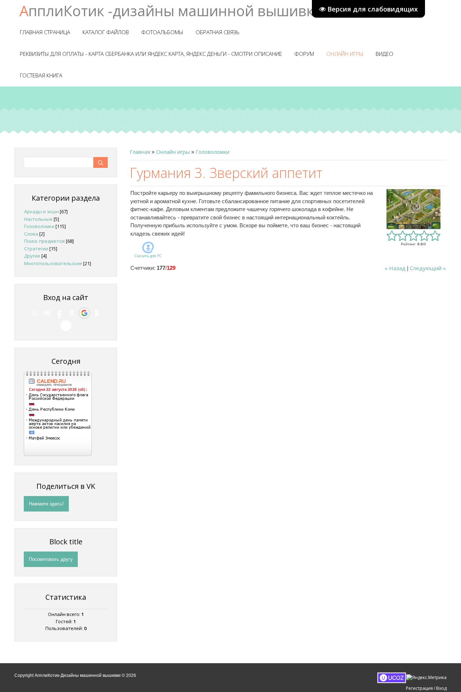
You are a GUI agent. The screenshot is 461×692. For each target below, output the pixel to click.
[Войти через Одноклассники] (96, 313)
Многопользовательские (53, 263)
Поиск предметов (44, 241)
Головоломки (212, 151)
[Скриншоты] (413, 209)
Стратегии (36, 248)
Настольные (38, 219)
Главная (140, 151)
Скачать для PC (148, 255)
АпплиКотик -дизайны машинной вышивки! (173, 11)
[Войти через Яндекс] (71, 313)
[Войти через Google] (84, 313)
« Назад (395, 268)
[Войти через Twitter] (66, 325)
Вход (441, 688)
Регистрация (419, 688)
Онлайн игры (173, 151)
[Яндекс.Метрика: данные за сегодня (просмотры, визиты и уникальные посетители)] (426, 677)
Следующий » (428, 268)
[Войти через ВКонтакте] (47, 313)
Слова (31, 234)
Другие (32, 256)
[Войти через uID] (35, 313)
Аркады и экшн (41, 211)
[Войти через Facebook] (59, 313)
